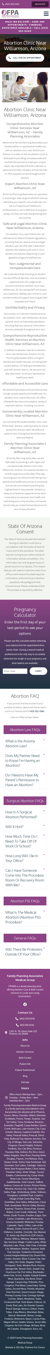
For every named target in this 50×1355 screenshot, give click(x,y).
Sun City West (25, 1149)
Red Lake (17, 1305)
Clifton (27, 1225)
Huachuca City (13, 1272)
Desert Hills (39, 1255)
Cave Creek (20, 1212)
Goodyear (29, 1122)
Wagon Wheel (11, 1322)
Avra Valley (21, 1202)
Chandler (23, 1115)
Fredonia (8, 1319)
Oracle (40, 1235)
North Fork (9, 1275)
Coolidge (31, 1165)
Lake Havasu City (30, 1129)
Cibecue (38, 1302)
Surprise (36, 1119)
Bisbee (10, 1212)
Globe (33, 1192)
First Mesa (20, 1285)
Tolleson (41, 1192)
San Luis (27, 1142)
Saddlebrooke (14, 1182)
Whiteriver (29, 1222)
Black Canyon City (31, 1259)
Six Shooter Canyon (33, 1305)
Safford (39, 1182)
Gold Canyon (28, 1182)
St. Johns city (12, 1235)
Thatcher (18, 1209)
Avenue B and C (30, 1229)
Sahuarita (37, 1142)
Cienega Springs (36, 1295)
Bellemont (19, 1319)
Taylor (20, 1225)
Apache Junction (32, 1139)
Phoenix (40, 1112)
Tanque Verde (11, 1162)
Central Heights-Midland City (18, 1255)
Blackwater (38, 1272)
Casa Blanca (19, 1312)
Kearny (41, 1265)
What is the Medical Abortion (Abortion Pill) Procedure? (23, 917)
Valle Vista (31, 1245)
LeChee (12, 1299)
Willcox (16, 1239)
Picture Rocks (39, 1185)
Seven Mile (40, 1322)
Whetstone (15, 1249)
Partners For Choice (35, 1347)
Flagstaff (18, 1125)
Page (13, 1192)
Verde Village (29, 1172)
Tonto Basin (27, 1302)
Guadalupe (15, 1205)
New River (25, 1155)
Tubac (9, 1312)
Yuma (20, 1122)
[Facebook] (25, 1004)
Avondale (8, 1125)
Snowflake (9, 1202)
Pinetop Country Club (16, 1295)
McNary (35, 1325)
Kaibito (26, 1275)
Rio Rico (33, 1152)
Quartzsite (19, 1279)
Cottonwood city (22, 1175)
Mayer (29, 1319)
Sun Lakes (20, 1165)
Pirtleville (33, 1282)
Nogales (15, 1155)
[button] (25, 743)
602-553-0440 (37, 711)
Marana (17, 1132)
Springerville (11, 1269)
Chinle (18, 1229)
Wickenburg (23, 1192)
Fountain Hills (12, 1152)
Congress (9, 1285)
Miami (20, 1299)
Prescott (33, 1135)
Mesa (15, 1115)
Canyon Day (21, 1282)
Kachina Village (16, 1242)
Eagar (38, 1215)
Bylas (40, 1312)
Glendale (41, 1115)
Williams (25, 1239)
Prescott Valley (20, 1135)
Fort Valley (26, 1272)
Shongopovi (26, 1329)
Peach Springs (13, 1309)
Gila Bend (30, 1279)
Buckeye (39, 1122)
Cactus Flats (39, 1319)
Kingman (12, 1145)
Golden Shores (26, 1322)
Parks (41, 1309)
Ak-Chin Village (22, 1325)
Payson (20, 1159)
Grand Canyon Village (32, 1292)
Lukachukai (32, 1285)
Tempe (27, 1119)
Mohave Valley (37, 1239)
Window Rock (29, 1265)
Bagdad (30, 1262)
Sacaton (17, 1259)
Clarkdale (19, 1219)
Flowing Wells (39, 1155)
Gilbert (32, 1115)
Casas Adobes (31, 1125)
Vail (44, 1162)
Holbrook (32, 1212)
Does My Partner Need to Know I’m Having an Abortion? (22, 760)
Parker (8, 1239)
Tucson (7, 1115)
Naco (35, 1329)
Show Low (15, 1179)
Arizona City (20, 1189)
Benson (41, 1205)
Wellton (25, 1249)
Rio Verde (20, 1262)
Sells (19, 1265)
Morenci (25, 1309)
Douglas (11, 1159)
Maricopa (16, 1129)
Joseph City (38, 1269)
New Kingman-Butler (21, 1169)
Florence (37, 1149)
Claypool (9, 1325)
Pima (21, 1245)
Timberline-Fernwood (31, 1252)
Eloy (40, 1159)
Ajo (6, 1242)
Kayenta (9, 1209)
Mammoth (21, 1315)
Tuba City (32, 1189)
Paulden (30, 1215)
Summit (40, 1209)
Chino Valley (38, 1169)
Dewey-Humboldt (14, 1222)
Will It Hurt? (14, 826)
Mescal (11, 1315)
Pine (41, 1282)
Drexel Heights (25, 1145)
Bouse (30, 1315)
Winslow (9, 1189)
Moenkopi (32, 1312)
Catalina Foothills (31, 1132)
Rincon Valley (29, 1205)
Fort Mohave (31, 1159)
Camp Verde (37, 1175)
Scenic (18, 1275)
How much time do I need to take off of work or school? (21, 841)
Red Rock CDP (27, 1235)
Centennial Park (12, 1302)
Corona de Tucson (22, 1185)
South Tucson (18, 1215)
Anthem (24, 1152)
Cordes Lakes (32, 1242)
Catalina (38, 1195)
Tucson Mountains (30, 1179)
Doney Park (30, 1209)
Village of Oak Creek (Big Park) (24, 1199)
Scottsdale (10, 1119)
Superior (34, 1249)
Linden (8, 1259)
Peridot (30, 1289)
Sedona (8, 1185)
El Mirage (17, 1142)
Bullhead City (16, 1139)
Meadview (29, 1299)
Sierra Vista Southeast (30, 1162)
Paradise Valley (13, 1172)
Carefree (18, 1232)
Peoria (19, 1119)
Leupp (38, 1315)
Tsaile (38, 1299)
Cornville (28, 1232)
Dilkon (34, 1309)
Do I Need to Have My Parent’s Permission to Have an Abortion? (22, 780)
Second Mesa (19, 1289)
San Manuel (40, 1232)
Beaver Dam (25, 1269)
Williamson (33, 1202)
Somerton (9, 1165)
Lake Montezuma (33, 1219)
